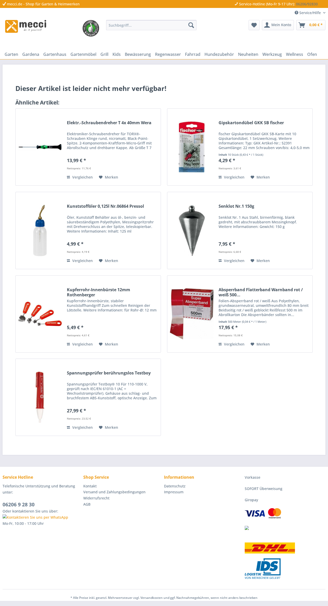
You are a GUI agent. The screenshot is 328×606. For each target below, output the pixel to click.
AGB (86, 504)
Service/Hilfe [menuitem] (310, 12)
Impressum (173, 491)
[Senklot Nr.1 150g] (191, 230)
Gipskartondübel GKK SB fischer (251, 123)
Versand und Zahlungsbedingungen (114, 491)
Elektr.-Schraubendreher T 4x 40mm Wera (109, 123)
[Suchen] (191, 25)
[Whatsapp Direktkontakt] (42, 517)
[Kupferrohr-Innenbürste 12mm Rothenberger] (40, 314)
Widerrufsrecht (96, 498)
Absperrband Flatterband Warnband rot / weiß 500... (261, 292)
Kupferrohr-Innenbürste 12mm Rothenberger (98, 292)
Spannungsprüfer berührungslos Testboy (109, 373)
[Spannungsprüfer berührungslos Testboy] (40, 397)
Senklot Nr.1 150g (236, 206)
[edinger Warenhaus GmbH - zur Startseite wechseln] (25, 26)
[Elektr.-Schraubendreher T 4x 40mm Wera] (40, 147)
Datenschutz (175, 486)
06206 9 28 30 (19, 504)
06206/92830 (307, 4)
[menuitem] (151, 25)
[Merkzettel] (254, 25)
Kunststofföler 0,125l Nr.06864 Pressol (105, 206)
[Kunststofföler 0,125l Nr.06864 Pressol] (40, 230)
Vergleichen (82, 177)
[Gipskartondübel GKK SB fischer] (191, 147)
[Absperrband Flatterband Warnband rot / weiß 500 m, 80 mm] (191, 314)
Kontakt (90, 486)
